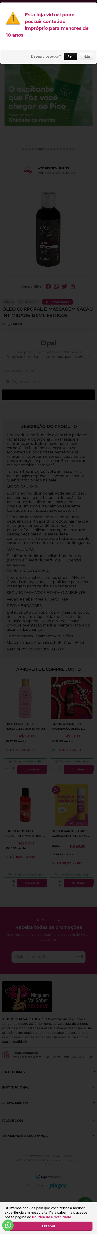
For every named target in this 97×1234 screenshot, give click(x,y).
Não (86, 57)
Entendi (48, 1226)
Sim (70, 57)
